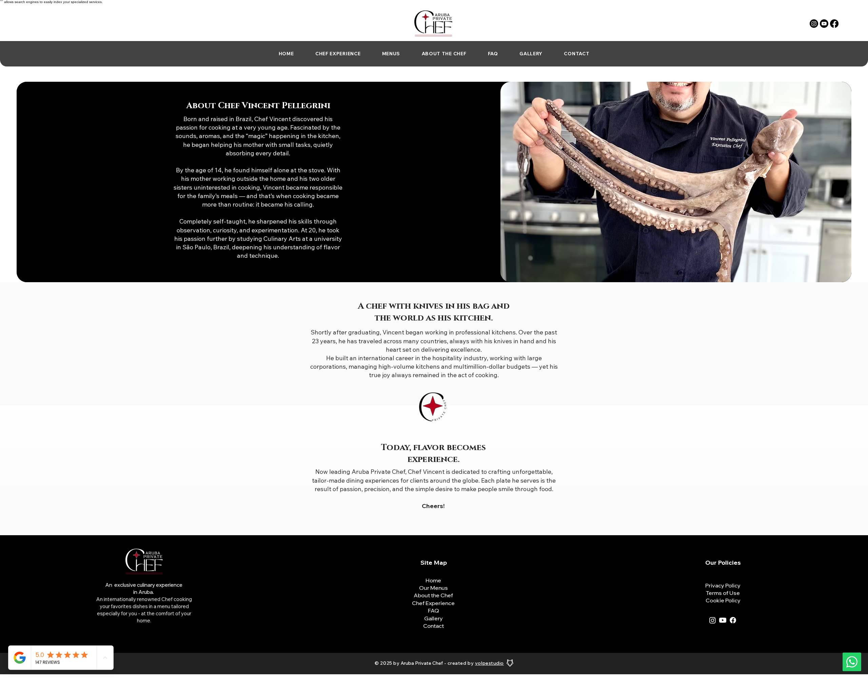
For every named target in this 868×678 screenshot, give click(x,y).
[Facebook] (834, 23)
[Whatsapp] (852, 662)
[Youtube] (824, 23)
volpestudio (489, 663)
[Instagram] (814, 23)
